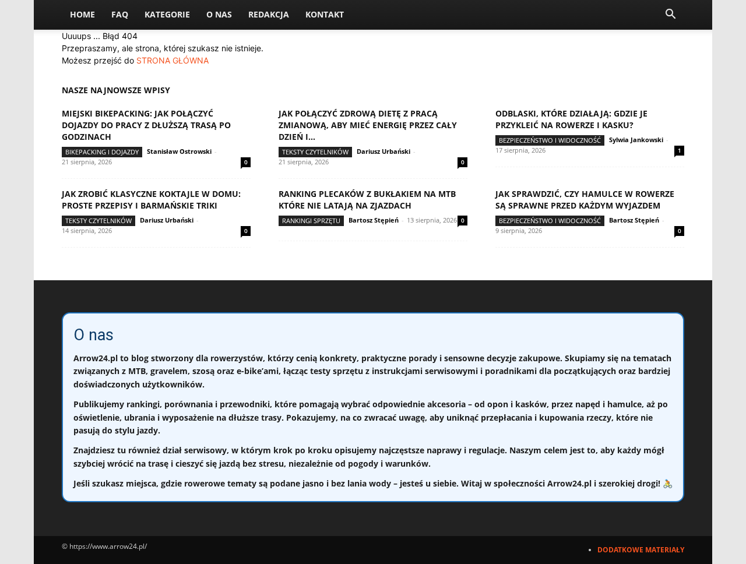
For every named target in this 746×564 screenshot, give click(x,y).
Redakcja (268, 14)
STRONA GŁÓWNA (172, 60)
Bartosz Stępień (374, 220)
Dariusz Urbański (383, 151)
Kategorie (167, 14)
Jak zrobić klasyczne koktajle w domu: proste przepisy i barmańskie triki (151, 199)
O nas (219, 14)
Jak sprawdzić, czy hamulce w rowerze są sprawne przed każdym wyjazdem (584, 199)
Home (82, 14)
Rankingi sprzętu (311, 220)
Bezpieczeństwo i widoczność (550, 140)
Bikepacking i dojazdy (102, 151)
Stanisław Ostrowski (179, 151)
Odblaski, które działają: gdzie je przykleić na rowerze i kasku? (571, 119)
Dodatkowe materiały (640, 550)
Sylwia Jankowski (636, 139)
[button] (670, 15)
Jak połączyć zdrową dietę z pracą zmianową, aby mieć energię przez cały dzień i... (368, 125)
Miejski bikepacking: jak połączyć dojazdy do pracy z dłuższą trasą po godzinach (146, 125)
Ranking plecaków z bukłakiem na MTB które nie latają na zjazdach (367, 199)
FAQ (119, 14)
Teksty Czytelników (315, 151)
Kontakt (324, 14)
